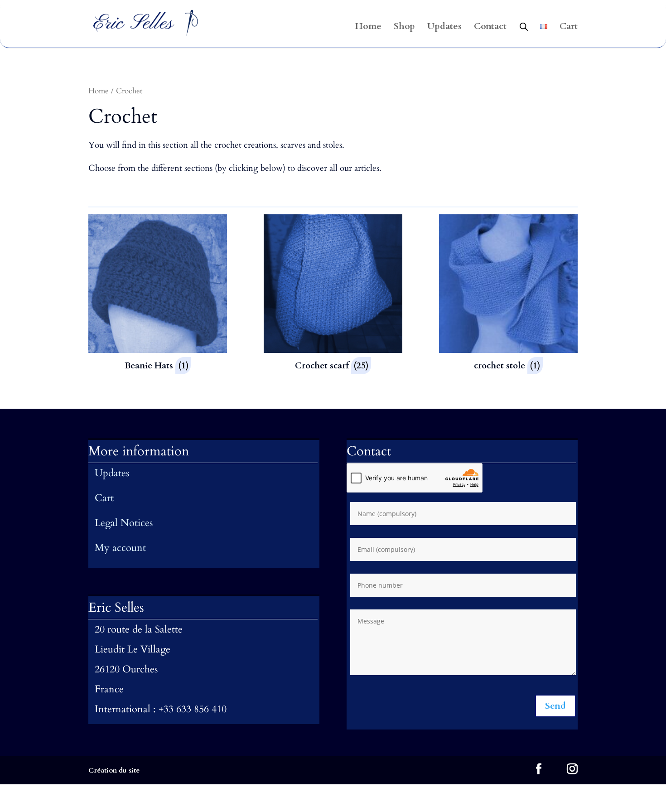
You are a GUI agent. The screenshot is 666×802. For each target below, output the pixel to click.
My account (120, 548)
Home (368, 27)
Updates (444, 27)
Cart (569, 27)
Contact (490, 27)
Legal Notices (124, 523)
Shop (404, 27)
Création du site (114, 770)
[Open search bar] (523, 26)
